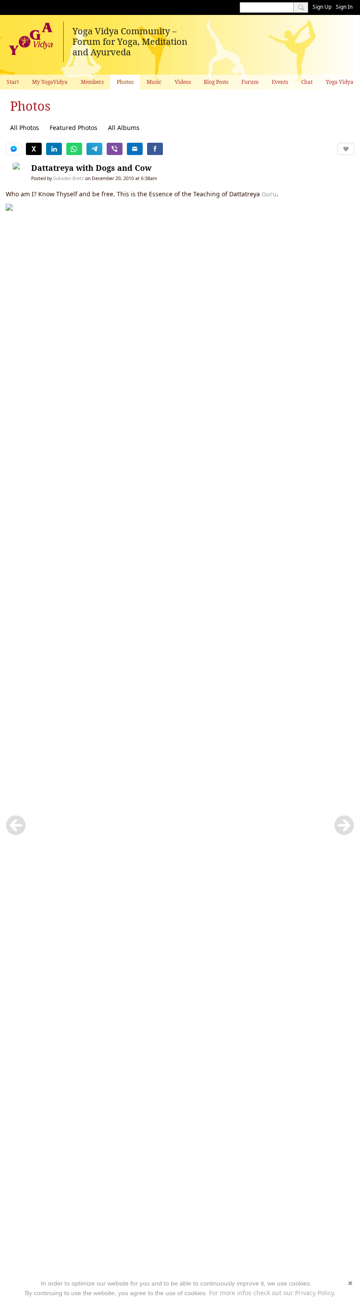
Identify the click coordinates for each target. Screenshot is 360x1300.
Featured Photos (73, 127)
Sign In (344, 7)
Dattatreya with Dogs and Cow (91, 167)
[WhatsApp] (74, 149)
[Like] (346, 149)
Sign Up (322, 7)
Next (344, 825)
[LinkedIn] (54, 149)
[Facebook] (155, 149)
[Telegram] (94, 149)
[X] (34, 149)
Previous (16, 825)
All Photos (24, 127)
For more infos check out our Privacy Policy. (272, 1293)
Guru (269, 194)
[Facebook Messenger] (14, 149)
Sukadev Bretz (68, 178)
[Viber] (114, 149)
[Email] (135, 149)
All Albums (124, 127)
